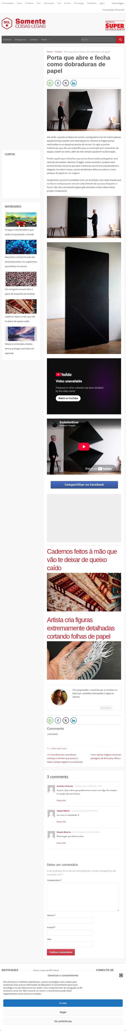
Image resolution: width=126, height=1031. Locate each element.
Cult (59, 3)
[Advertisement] (26, 96)
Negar (63, 1012)
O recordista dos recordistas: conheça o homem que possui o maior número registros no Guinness (65, 758)
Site (49, 939)
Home (49, 51)
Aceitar (63, 1003)
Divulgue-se (20, 39)
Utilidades (91, 3)
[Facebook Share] (58, 83)
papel (59, 748)
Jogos (102, 3)
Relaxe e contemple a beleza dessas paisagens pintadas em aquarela (19, 348)
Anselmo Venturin (65, 786)
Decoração (49, 3)
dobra (54, 748)
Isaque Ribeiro (63, 811)
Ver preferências (63, 1021)
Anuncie (7, 39)
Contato (34, 39)
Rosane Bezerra (64, 832)
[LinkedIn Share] (74, 83)
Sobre (44, 39)
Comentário (54, 880)
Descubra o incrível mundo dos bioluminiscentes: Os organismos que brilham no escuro (21, 262)
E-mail (51, 927)
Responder (61, 800)
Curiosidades (8, 3)
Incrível (67, 3)
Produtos (29, 3)
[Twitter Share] (66, 83)
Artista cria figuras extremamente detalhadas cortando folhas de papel (81, 628)
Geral (19, 3)
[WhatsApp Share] (50, 83)
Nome (51, 915)
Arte (39, 3)
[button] (121, 975)
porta (64, 748)
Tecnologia (79, 3)
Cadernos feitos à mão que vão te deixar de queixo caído (82, 560)
